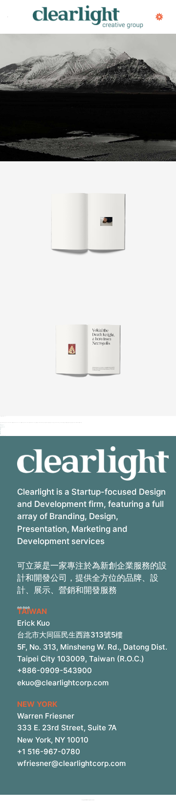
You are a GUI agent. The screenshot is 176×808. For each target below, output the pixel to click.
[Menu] (7, 17)
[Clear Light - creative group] (88, 16)
